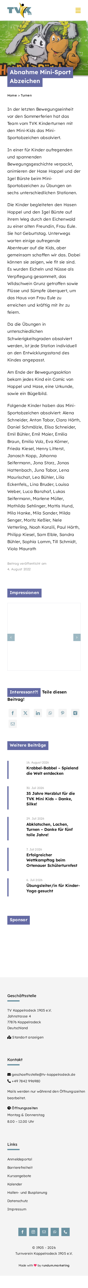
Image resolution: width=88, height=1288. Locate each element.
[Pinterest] (62, 713)
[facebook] (22, 1232)
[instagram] (33, 1232)
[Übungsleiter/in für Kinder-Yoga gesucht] (53, 887)
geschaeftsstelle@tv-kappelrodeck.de (43, 1074)
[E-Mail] (12, 723)
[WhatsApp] (50, 713)
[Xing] (75, 713)
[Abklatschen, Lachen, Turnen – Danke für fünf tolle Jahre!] (53, 828)
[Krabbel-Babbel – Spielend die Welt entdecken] (53, 770)
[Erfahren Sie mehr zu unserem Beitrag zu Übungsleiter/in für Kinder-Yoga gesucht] (15, 887)
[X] (25, 713)
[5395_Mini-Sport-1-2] (44, 605)
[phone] (65, 1232)
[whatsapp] (55, 1232)
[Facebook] (12, 713)
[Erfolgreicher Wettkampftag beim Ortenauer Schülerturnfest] (53, 859)
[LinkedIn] (38, 713)
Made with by (44, 1265)
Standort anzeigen (27, 1037)
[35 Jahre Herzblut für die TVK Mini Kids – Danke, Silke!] (53, 798)
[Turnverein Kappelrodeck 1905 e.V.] (19, 4)
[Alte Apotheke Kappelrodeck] (44, 935)
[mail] (44, 1232)
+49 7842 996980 (25, 1081)
